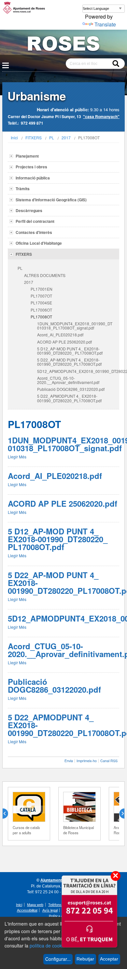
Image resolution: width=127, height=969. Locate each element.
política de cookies (49, 945)
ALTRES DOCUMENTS (44, 275)
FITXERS (33, 137)
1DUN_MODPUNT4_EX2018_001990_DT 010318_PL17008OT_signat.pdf (74, 326)
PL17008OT (41, 316)
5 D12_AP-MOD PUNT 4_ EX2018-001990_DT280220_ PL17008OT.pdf (70, 351)
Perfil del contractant (35, 221)
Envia (68, 760)
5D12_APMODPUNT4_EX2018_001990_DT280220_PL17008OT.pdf (78, 371)
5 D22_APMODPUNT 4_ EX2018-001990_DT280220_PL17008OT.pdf (69, 398)
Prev (8, 813)
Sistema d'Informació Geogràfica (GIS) (51, 200)
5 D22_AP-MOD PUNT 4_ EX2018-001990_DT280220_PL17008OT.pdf (69, 362)
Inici (14, 137)
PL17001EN (41, 289)
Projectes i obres (31, 167)
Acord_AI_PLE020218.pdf (60, 334)
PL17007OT (41, 296)
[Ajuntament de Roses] (63, 45)
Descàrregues (29, 210)
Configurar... (58, 959)
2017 (66, 137)
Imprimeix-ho (87, 760)
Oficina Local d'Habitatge (39, 243)
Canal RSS (109, 760)
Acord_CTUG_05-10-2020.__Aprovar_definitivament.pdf (68, 380)
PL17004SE (41, 302)
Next (119, 813)
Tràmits (23, 189)
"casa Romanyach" (101, 116)
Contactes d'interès (34, 232)
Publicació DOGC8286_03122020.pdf (71, 389)
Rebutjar (85, 958)
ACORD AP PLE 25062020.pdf (64, 342)
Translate (105, 24)
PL (51, 137)
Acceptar (109, 958)
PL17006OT (41, 310)
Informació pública (33, 178)
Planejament (27, 156)
